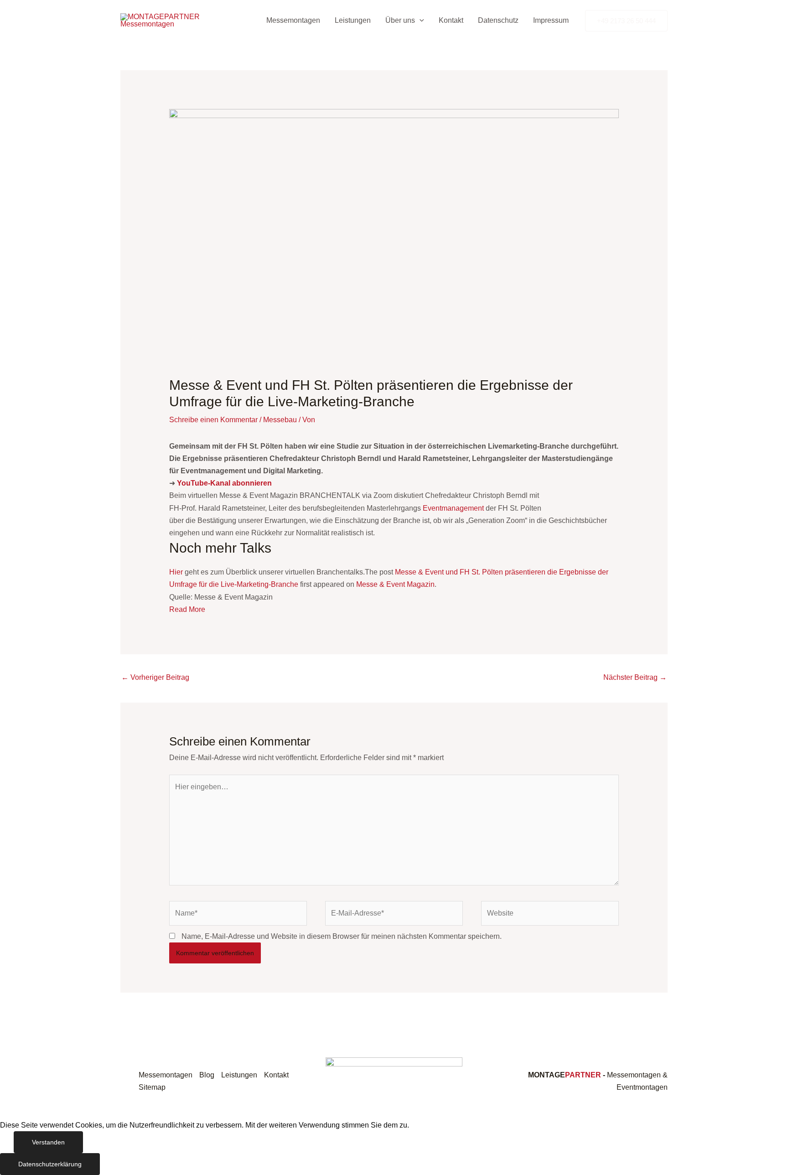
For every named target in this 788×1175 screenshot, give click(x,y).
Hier (176, 572)
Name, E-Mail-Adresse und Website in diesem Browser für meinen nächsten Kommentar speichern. (341, 936)
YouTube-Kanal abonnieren (224, 483)
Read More (187, 609)
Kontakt (451, 20)
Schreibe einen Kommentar (213, 420)
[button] (419, 20)
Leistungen (353, 20)
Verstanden (48, 1142)
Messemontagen (293, 20)
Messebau (280, 420)
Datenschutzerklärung (50, 1164)
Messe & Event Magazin (395, 584)
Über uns (400, 20)
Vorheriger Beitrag (155, 677)
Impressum (551, 20)
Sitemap (152, 1087)
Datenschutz (498, 20)
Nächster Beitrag (635, 677)
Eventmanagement (453, 508)
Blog (206, 1075)
